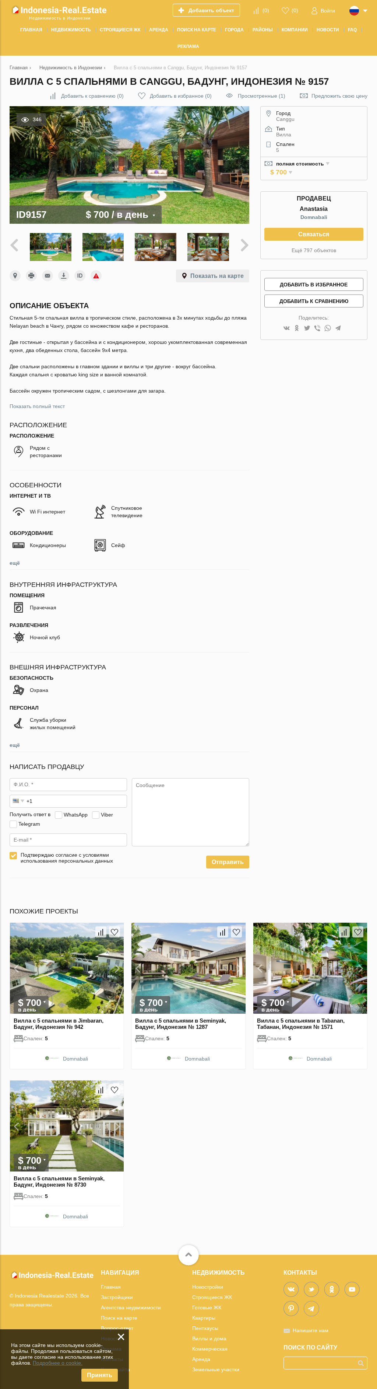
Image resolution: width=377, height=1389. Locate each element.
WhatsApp (76, 814)
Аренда (201, 1359)
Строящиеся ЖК (212, 1297)
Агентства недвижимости (131, 1307)
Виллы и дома (209, 1338)
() (266, 10)
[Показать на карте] (15, 275)
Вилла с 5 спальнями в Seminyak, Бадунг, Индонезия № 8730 (59, 1181)
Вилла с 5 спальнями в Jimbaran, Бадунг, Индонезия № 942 (58, 1023)
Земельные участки (215, 1369)
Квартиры (203, 1318)
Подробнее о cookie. (57, 1363)
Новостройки (207, 1287)
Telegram (29, 823)
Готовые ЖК (206, 1307)
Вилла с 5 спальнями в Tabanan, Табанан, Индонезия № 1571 (301, 1023)
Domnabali (313, 217)
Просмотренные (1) (261, 96)
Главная (111, 1287)
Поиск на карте (119, 1318)
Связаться (313, 234)
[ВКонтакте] (286, 328)
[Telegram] (338, 328)
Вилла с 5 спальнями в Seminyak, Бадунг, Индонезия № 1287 (180, 1023)
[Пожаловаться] (96, 275)
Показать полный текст (37, 406)
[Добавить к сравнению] (100, 931)
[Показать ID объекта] (79, 275)
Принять (99, 1375)
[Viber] (317, 328)
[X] (307, 328)
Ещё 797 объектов (314, 250)
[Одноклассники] (296, 328)
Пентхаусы (205, 1328)
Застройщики (117, 1297)
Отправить (228, 862)
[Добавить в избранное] (114, 931)
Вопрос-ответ (117, 1328)
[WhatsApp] (327, 328)
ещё (15, 563)
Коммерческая (210, 1349)
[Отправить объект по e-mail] (47, 275)
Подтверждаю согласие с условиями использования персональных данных (67, 858)
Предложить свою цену (339, 96)
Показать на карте (217, 276)
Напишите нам (310, 1330)
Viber (107, 814)
